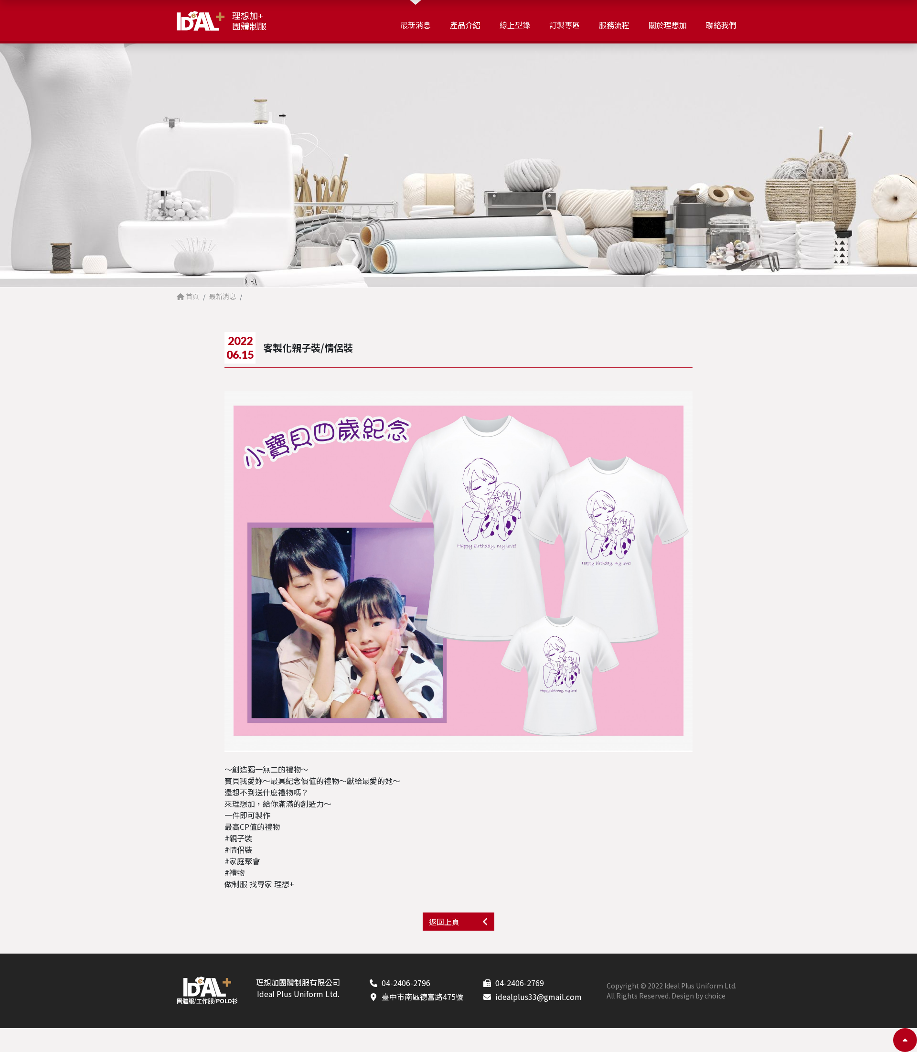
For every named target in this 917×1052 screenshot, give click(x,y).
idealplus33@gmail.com (538, 996)
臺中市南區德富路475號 (422, 996)
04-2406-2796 (406, 982)
